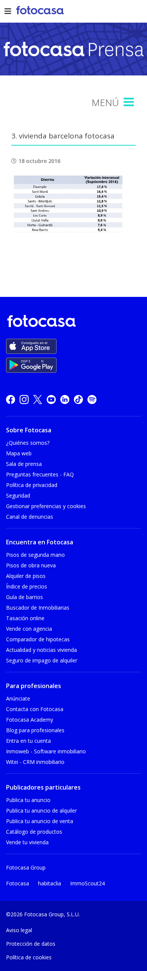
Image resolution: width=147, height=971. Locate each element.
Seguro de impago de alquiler (41, 660)
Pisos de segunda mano (35, 554)
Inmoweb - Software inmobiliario (46, 751)
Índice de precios (26, 586)
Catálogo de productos (34, 831)
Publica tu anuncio (28, 800)
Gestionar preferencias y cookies (46, 506)
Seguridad (18, 495)
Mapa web (19, 453)
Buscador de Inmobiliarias (37, 607)
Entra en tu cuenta (28, 740)
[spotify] (91, 399)
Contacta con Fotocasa (34, 709)
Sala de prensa (24, 463)
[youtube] (51, 399)
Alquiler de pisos (26, 575)
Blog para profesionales (35, 730)
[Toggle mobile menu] (130, 102)
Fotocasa (17, 883)
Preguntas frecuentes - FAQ (40, 474)
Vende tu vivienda (27, 842)
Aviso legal (19, 930)
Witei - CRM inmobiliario (35, 761)
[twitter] (37, 399)
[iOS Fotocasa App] (31, 346)
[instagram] (24, 399)
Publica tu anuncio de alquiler (41, 810)
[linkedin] (64, 399)
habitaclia (49, 883)
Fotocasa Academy (29, 719)
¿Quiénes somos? (27, 442)
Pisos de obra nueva (31, 565)
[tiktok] (78, 399)
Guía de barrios (24, 597)
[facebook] (10, 399)
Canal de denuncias (29, 516)
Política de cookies (29, 957)
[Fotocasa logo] (72, 322)
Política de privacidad (31, 485)
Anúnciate (18, 698)
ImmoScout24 (87, 883)
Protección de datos (30, 943)
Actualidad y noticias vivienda (41, 649)
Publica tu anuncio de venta (39, 821)
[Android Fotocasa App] (31, 365)
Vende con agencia (29, 628)
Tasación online (25, 618)
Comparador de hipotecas (38, 639)
